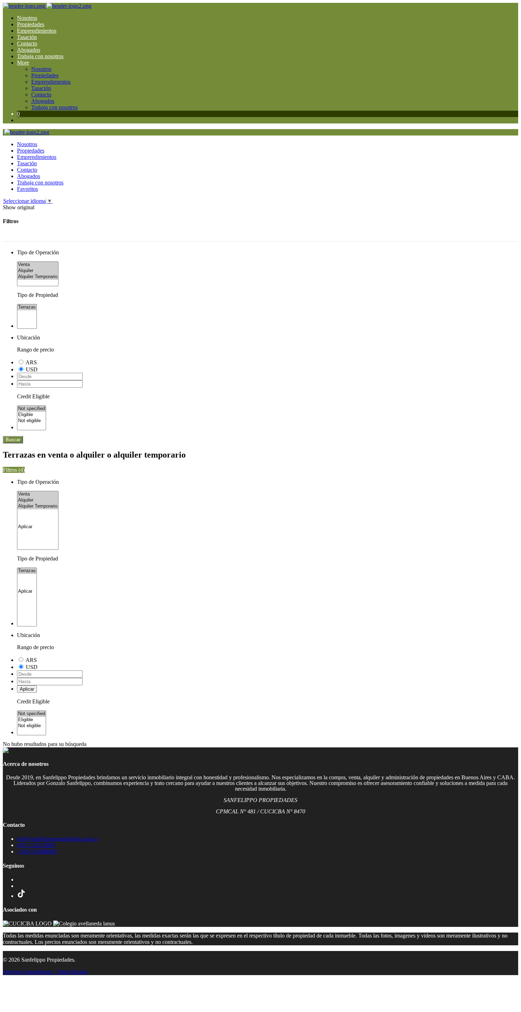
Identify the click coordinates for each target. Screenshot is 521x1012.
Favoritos (27, 189)
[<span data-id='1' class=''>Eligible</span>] (31, 415)
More (23, 63)
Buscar (13, 439)
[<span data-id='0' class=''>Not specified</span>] (31, 409)
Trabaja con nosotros (40, 56)
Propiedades (30, 24)
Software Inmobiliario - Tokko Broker (45, 972)
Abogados (28, 50)
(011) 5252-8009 (36, 845)
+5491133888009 (37, 851)
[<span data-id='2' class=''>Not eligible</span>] (31, 421)
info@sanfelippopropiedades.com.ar (57, 839)
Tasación (27, 37)
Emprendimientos (36, 31)
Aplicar (27, 689)
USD (32, 369)
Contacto (27, 43)
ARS (31, 362)
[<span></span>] (37, 527)
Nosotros (27, 18)
